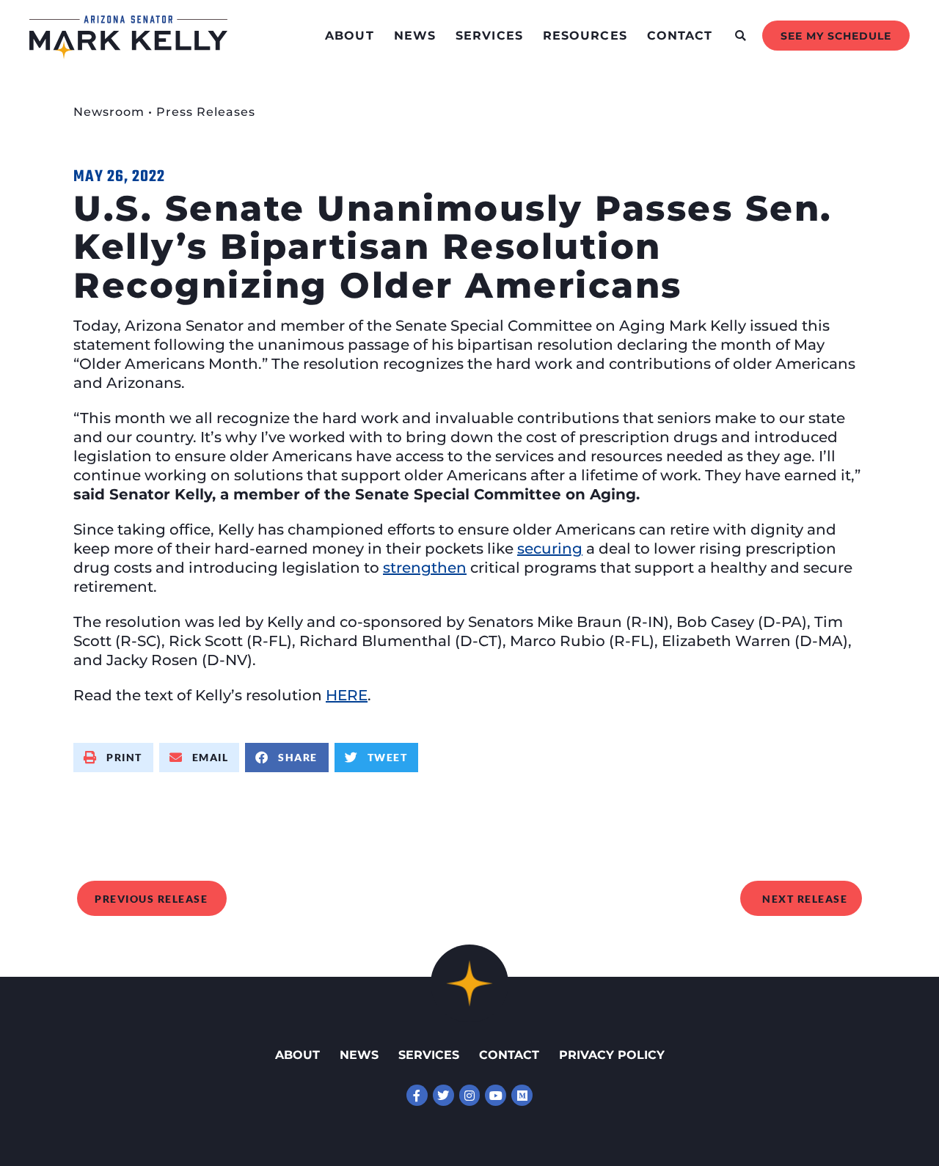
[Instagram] (470, 1095)
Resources (585, 36)
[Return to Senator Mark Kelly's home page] (128, 54)
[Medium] (522, 1095)
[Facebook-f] (417, 1095)
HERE (347, 695)
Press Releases (205, 112)
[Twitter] (443, 1095)
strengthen (425, 567)
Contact (680, 36)
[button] (740, 35)
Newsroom (109, 112)
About (349, 36)
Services (489, 36)
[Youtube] (495, 1095)
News (415, 36)
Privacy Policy (612, 1055)
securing (549, 548)
